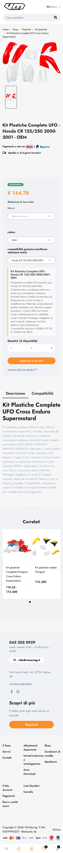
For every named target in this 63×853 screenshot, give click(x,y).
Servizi (7, 752)
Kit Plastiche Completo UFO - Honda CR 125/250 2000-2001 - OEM (31, 131)
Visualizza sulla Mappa (20, 683)
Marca (11, 208)
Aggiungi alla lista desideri (21, 369)
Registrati (31, 724)
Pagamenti (9, 796)
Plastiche (26, 29)
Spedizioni (51, 762)
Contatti (7, 758)
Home (6, 29)
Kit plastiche (41, 29)
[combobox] (31, 216)
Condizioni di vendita (52, 754)
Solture (56, 829)
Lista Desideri (31, 786)
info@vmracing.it (29, 660)
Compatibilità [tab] (42, 393)
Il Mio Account (7, 788)
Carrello (28, 792)
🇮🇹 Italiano (52, 6)
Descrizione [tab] (15, 393)
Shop (15, 29)
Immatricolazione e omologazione (31, 760)
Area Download (29, 772)
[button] (30, 602)
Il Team (7, 745)
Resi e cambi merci (10, 804)
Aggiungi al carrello (31, 361)
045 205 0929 (22, 642)
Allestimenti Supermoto (30, 748)
